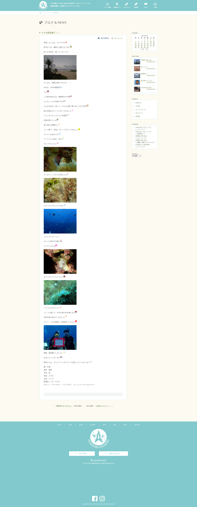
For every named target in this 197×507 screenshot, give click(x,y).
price (104, 424)
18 (154, 43)
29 (144, 47)
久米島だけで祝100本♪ (143, 144)
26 (135, 47)
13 (138, 43)
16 (147, 43)
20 (138, 45)
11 (154, 42)
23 (147, 45)
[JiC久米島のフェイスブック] (94, 498)
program (93, 424)
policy (125, 424)
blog (114, 424)
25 (154, 45)
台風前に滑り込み (141, 136)
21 (142, 45)
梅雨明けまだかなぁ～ (64, 406)
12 (135, 43)
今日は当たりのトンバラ (143, 127)
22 (144, 45)
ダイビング (118, 38)
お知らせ (138, 102)
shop (70, 424)
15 (144, 43)
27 (138, 47)
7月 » (147, 49)
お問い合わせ (114, 454)
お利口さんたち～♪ (103, 406)
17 (151, 43)
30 (147, 47)
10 (151, 42)
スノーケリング (141, 109)
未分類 (138, 116)
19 (135, 45)
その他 (138, 106)
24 (151, 45)
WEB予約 (83, 454)
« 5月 (142, 49)
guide (81, 424)
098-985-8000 (100, 460)
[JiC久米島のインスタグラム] (102, 498)
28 (142, 47)
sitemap (136, 424)
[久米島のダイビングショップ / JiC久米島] (43, 9)
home (59, 424)
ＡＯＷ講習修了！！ (50, 33)
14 (142, 43)
